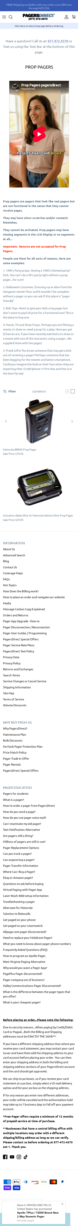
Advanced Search (14, 555)
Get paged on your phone (19, 919)
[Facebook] (5, 1157)
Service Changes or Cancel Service (24, 681)
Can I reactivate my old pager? (22, 823)
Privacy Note (11, 657)
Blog (6, 561)
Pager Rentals (12, 764)
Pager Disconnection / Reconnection (26, 627)
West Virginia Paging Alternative (24, 961)
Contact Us (10, 567)
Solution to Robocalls (16, 913)
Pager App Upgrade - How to (21, 621)
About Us (9, 549)
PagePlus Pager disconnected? (22, 973)
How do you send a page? (19, 811)
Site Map (8, 693)
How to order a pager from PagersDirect (29, 805)
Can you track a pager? (17, 853)
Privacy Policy (11, 663)
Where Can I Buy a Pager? (19, 871)
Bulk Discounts (13, 740)
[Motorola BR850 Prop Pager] (39, 421)
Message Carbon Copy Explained (24, 609)
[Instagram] (19, 1157)
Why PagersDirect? (15, 728)
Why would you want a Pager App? (25, 967)
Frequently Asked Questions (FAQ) (25, 949)
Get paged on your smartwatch (23, 925)
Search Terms (11, 675)
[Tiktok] (25, 1157)
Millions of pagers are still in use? (24, 841)
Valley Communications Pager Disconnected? (32, 985)
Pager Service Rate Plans (18, 645)
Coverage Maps (13, 573)
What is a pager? (13, 799)
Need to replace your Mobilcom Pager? (27, 937)
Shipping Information (17, 687)
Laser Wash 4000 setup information (26, 895)
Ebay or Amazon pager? (18, 877)
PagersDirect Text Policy (18, 651)
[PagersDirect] (39, 17)
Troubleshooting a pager (19, 901)
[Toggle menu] (4, 17)
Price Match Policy (14, 752)
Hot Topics (10, 585)
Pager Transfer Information (20, 865)
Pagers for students (16, 793)
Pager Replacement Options (21, 847)
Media (7, 603)
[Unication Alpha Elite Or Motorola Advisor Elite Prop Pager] (39, 487)
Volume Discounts (15, 705)
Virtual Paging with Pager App (22, 889)
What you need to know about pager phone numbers (37, 943)
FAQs (6, 579)
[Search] (12, 17)
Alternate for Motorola (18, 907)
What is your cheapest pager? (22, 1002)
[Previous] (6, 421)
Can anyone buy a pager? (18, 859)
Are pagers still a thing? (18, 835)
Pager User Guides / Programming (25, 633)
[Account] (65, 17)
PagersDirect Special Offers (21, 639)
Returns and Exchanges (18, 669)
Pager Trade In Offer (16, 758)
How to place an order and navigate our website (34, 597)
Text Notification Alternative (21, 829)
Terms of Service (13, 699)
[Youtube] (12, 1157)
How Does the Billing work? (20, 591)
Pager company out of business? (23, 979)
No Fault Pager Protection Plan (23, 746)
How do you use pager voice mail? (24, 817)
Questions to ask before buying (23, 883)
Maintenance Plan (14, 734)
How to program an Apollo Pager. (24, 955)
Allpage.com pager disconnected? (24, 931)
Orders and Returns (15, 615)
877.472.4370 (58, 41)
